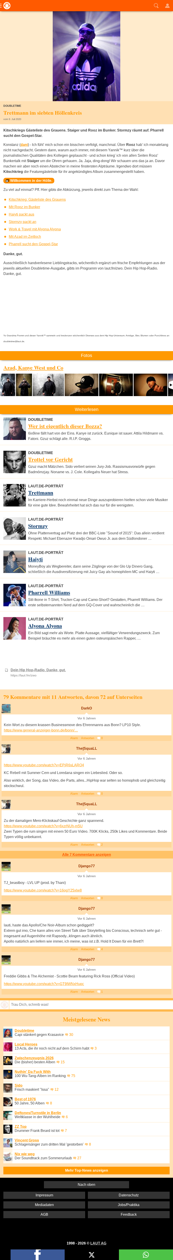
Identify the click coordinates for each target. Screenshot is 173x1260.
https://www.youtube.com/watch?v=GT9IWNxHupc (44, 984)
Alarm (74, 738)
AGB (44, 1214)
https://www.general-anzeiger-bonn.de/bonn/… (41, 730)
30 (71, 1035)
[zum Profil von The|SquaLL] (6, 748)
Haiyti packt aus (21, 214)
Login (167, 5)
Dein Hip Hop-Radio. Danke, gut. (38, 670)
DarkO (86, 708)
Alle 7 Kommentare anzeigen (86, 854)
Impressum (44, 1195)
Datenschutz (129, 1195)
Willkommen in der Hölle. (31, 181)
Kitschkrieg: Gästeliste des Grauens (37, 199)
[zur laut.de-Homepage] (5, 5)
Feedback (129, 1214)
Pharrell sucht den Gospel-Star (33, 244)
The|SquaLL (86, 748)
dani (24, 145)
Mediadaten (44, 1205)
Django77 (86, 866)
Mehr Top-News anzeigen (86, 1170)
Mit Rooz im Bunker (24, 207)
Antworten (87, 738)
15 (63, 1062)
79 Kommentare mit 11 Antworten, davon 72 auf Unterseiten (72, 697)
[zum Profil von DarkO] (6, 708)
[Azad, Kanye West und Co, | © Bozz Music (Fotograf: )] (7, 385)
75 (73, 1076)
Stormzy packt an (22, 222)
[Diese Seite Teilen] (38, 1254)
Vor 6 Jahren (86, 718)
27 (79, 1158)
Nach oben (86, 1184)
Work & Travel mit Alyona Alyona (35, 229)
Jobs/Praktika (128, 1205)
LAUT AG (98, 1243)
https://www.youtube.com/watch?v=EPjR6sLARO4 (44, 765)
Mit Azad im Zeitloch (25, 237)
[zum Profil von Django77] (6, 866)
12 (57, 1089)
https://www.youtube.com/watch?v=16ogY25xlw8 (43, 890)
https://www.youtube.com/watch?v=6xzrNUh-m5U (43, 826)
